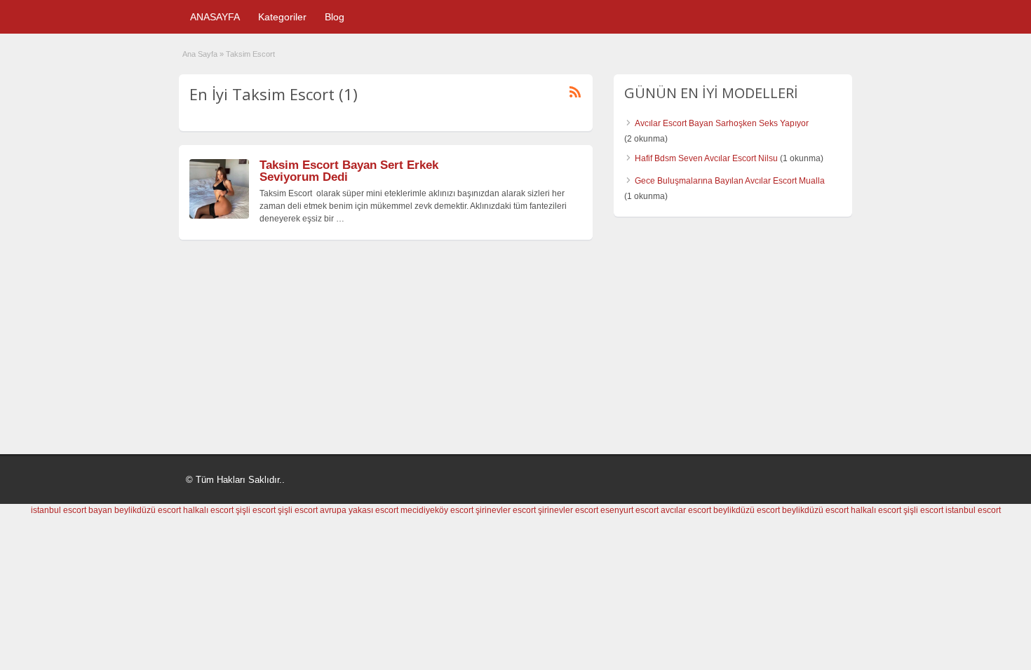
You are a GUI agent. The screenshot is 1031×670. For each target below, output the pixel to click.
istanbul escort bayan (71, 510)
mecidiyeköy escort (436, 510)
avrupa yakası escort (359, 510)
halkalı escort (208, 510)
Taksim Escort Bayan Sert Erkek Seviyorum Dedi (349, 171)
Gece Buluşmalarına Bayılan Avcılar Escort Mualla (730, 181)
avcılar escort (686, 510)
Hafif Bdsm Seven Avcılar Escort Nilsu (706, 158)
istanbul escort (973, 510)
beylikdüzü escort (147, 510)
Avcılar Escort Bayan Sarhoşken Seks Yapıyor (722, 123)
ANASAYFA (215, 16)
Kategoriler (282, 16)
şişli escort (256, 510)
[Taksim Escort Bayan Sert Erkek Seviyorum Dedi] (219, 216)
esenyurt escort (629, 510)
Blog (334, 16)
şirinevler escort (506, 510)
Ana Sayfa (199, 54)
